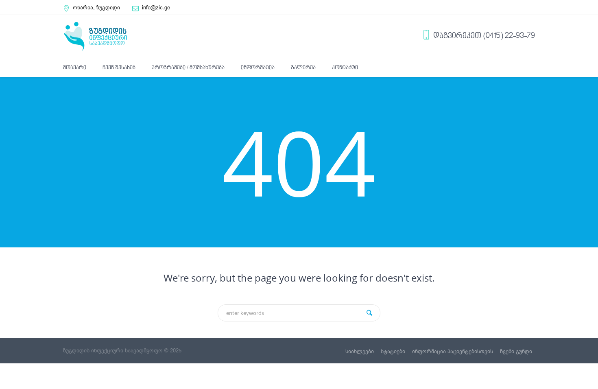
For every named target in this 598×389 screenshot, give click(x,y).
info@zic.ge (156, 7)
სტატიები (393, 351)
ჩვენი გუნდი (516, 351)
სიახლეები (359, 351)
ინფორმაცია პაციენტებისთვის (452, 351)
